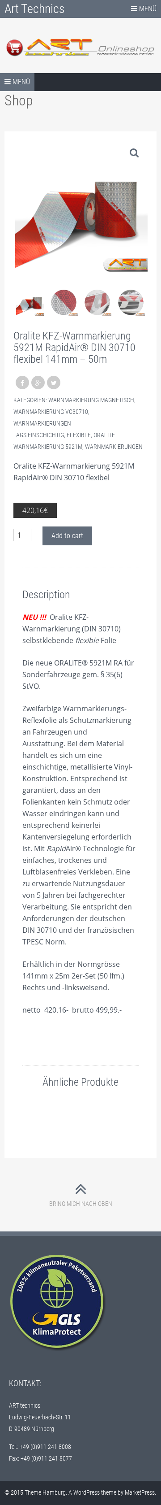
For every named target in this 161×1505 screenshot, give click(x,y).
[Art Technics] (80, 47)
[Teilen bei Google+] (38, 382)
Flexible (79, 435)
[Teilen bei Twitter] (53, 382)
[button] (134, 153)
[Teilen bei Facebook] (22, 382)
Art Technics (34, 8)
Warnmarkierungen (42, 423)
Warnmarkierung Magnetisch (91, 400)
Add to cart (67, 535)
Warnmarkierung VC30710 (50, 411)
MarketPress (140, 1492)
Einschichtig (46, 435)
